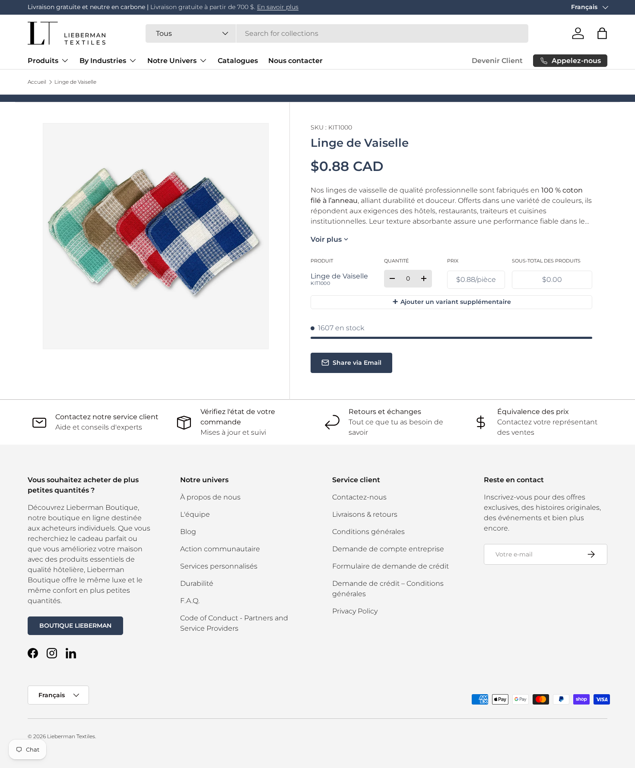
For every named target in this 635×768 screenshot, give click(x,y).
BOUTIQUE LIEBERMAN (75, 625)
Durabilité (196, 583)
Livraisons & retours (364, 514)
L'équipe (195, 514)
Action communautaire (220, 549)
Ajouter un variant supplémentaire (451, 301)
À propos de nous (210, 497)
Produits (43, 61)
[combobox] (337, 33)
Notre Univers (172, 61)
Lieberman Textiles (71, 736)
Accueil (37, 82)
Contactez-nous (359, 497)
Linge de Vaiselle (75, 82)
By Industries (102, 61)
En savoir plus (277, 7)
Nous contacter (295, 61)
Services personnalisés (218, 566)
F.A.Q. (190, 601)
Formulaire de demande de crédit (390, 566)
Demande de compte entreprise (388, 549)
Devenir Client (497, 61)
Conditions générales (368, 532)
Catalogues (238, 61)
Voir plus (326, 239)
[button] (602, 33)
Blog (188, 532)
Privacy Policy (355, 611)
